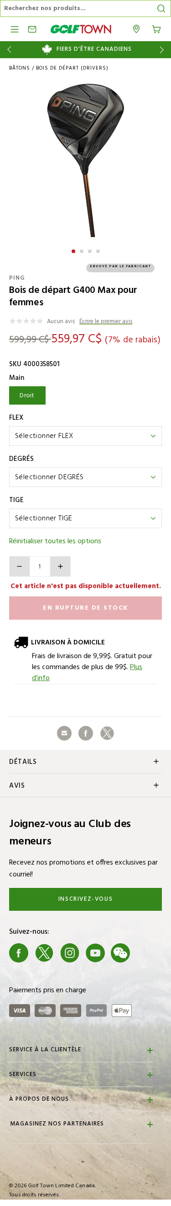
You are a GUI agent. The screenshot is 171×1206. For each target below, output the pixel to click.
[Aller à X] (44, 953)
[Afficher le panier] (156, 28)
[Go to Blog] (145, 953)
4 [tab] (99, 249)
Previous (7, 50)
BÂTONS (19, 68)
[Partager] (64, 733)
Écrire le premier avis (105, 322)
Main (16, 378)
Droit (27, 395)
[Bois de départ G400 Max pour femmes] (85, 160)
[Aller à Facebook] (18, 953)
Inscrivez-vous (85, 899)
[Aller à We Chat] (120, 953)
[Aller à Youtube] (95, 953)
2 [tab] (82, 249)
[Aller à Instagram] (69, 953)
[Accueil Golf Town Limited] (81, 29)
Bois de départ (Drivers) (72, 68)
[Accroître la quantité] (60, 566)
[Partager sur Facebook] (85, 733)
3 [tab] (90, 249)
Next (163, 50)
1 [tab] (74, 249)
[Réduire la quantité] (19, 566)
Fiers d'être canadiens (94, 49)
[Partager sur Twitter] (107, 733)
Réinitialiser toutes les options (55, 541)
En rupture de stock (85, 608)
